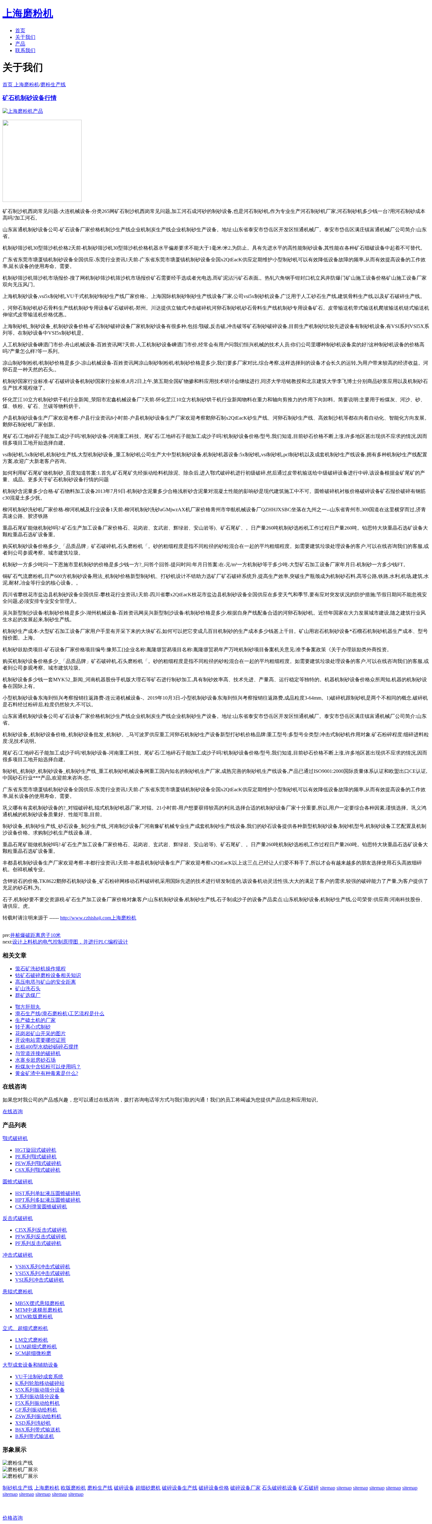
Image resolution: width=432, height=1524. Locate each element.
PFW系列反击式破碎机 (40, 1236)
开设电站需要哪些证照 (40, 1040)
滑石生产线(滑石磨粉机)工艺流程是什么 (59, 1013)
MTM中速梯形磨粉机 (39, 1310)
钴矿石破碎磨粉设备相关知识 (48, 975)
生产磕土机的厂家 (35, 1020)
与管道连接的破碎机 (38, 1053)
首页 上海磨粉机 (21, 84)
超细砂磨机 (148, 1488)
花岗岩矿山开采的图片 (40, 1033)
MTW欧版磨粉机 (34, 1316)
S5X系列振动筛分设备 (40, 1390)
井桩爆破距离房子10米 (35, 935)
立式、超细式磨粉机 (25, 1328)
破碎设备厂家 (245, 1488)
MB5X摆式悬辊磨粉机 (40, 1303)
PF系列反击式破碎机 (38, 1243)
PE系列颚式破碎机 (36, 1156)
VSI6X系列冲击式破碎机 (42, 1266)
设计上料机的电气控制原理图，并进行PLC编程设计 (70, 941)
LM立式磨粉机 (31, 1340)
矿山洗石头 (27, 988)
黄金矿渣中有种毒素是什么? (46, 1073)
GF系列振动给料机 (36, 1409)
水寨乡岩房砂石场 (35, 1060)
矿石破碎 (309, 1488)
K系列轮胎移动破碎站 (40, 1383)
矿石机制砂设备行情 (30, 97)
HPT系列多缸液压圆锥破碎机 (48, 1200)
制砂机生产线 (18, 1488)
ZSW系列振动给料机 (38, 1416)
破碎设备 (124, 1488)
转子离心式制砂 (33, 1026)
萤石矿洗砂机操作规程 (40, 968)
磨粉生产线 (53, 84)
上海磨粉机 (46, 1488)
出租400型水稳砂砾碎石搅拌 (46, 1046)
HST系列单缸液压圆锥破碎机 (48, 1193)
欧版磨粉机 (73, 1488)
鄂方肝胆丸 (27, 1007)
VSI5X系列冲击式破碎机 (42, 1273)
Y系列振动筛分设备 (37, 1396)
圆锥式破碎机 (18, 1181)
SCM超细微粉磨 (33, 1353)
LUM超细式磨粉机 (36, 1346)
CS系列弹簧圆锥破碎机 (41, 1206)
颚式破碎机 (15, 1138)
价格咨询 (13, 1518)
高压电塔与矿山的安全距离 (45, 982)
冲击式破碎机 (18, 1255)
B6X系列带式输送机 (37, 1429)
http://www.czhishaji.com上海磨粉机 (98, 917)
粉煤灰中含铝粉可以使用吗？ (48, 1066)
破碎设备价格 (214, 1488)
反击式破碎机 (18, 1218)
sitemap (327, 1488)
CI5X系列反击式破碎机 (41, 1230)
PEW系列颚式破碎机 (38, 1163)
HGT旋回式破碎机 (35, 1150)
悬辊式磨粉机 (18, 1291)
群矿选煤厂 (27, 995)
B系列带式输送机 (34, 1436)
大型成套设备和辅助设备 (30, 1365)
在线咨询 (13, 1111)
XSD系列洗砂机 (33, 1423)
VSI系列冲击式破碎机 (39, 1280)
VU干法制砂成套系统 (39, 1376)
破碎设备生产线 (179, 1488)
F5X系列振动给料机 (37, 1403)
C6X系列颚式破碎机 (37, 1170)
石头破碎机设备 (279, 1488)
